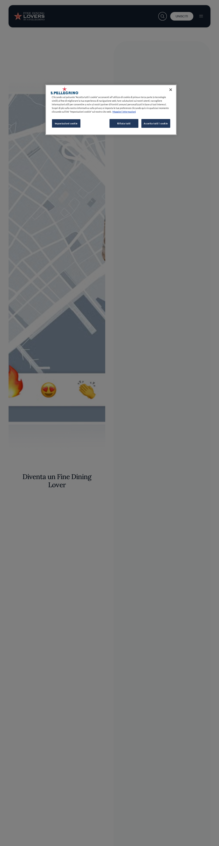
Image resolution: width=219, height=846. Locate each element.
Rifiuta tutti (124, 123)
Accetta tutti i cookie (156, 123)
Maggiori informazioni (124, 111)
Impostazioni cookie (66, 123)
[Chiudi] (170, 89)
